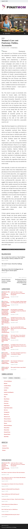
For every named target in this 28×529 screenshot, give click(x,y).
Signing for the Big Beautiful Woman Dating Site (10, 489)
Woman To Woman (7, 421)
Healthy (5, 390)
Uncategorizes (6, 412)
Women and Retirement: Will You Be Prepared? (10, 494)
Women (3, 38)
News (5, 396)
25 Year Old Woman (8, 381)
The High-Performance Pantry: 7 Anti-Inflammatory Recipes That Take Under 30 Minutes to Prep (18, 319)
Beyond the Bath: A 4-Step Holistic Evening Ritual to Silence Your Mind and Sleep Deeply (18, 311)
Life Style (6, 394)
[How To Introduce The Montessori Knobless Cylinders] (6, 361)
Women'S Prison (7, 432)
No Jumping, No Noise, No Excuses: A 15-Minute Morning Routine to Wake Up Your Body (18, 346)
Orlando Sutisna (14, 47)
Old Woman (6, 401)
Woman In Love (7, 416)
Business (5, 383)
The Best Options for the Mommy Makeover (10, 504)
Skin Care (6, 410)
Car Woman (6, 387)
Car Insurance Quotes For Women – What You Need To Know (13, 499)
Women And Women (8, 425)
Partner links (17, 377)
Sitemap (3, 450)
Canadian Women (7, 385)
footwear (18, 249)
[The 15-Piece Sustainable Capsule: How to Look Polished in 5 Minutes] (6, 352)
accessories (8, 249)
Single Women (7, 405)
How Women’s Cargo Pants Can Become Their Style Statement (13, 472)
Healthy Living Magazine (8, 392)
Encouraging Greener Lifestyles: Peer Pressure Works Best (12, 483)
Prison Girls (6, 403)
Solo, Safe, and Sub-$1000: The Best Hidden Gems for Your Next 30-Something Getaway (18, 328)
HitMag (14, 527)
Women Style (6, 429)
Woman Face (6, 414)
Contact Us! (4, 445)
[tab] (5, 378)
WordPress (9, 527)
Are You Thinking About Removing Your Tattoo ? (11, 514)
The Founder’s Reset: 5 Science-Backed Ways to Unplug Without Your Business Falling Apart (18, 336)
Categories (5, 377)
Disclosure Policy (5, 448)
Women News (6, 427)
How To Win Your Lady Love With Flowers (10, 509)
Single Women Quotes (8, 407)
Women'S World (7, 434)
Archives (11, 377)
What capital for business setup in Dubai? (18, 367)
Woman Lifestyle (7, 418)
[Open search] (25, 33)
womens (23, 249)
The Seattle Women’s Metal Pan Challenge (12, 263)
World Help (6, 436)
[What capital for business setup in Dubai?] (6, 367)
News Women (6, 398)
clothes (13, 249)
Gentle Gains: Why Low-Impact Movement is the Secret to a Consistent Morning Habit (18, 293)
